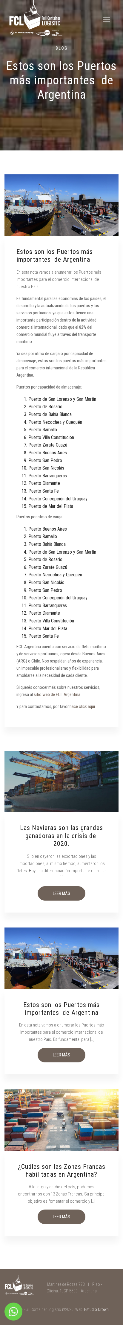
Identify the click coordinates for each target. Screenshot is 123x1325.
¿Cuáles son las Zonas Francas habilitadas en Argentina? (61, 1170)
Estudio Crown (96, 1309)
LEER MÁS (61, 893)
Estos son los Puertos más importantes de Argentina (61, 1008)
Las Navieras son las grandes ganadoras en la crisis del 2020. (61, 835)
